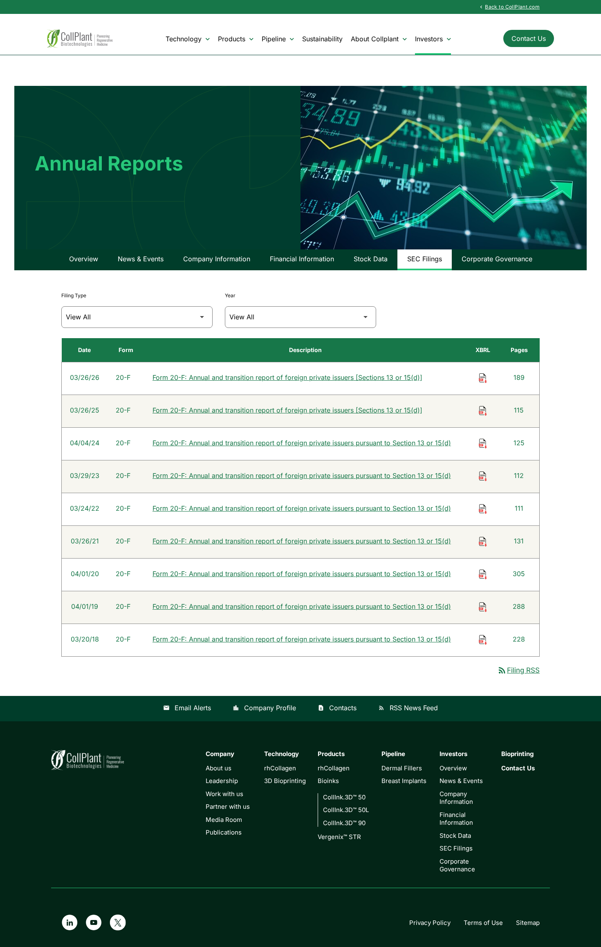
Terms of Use (483, 923)
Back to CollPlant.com (509, 6)
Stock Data (371, 259)
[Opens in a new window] (69, 923)
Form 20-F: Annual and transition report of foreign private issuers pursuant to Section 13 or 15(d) (301, 443)
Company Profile (264, 708)
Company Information (216, 259)
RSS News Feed (408, 708)
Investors (429, 39)
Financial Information (302, 259)
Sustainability (322, 39)
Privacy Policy (430, 923)
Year (230, 295)
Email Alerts (187, 708)
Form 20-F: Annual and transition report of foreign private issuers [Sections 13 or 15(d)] (287, 377)
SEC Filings (424, 259)
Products (231, 39)
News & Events (141, 259)
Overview (83, 259)
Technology (184, 39)
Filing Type (73, 295)
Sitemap (528, 923)
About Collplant (375, 39)
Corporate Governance (497, 259)
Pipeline (274, 39)
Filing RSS (518, 670)
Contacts (337, 708)
